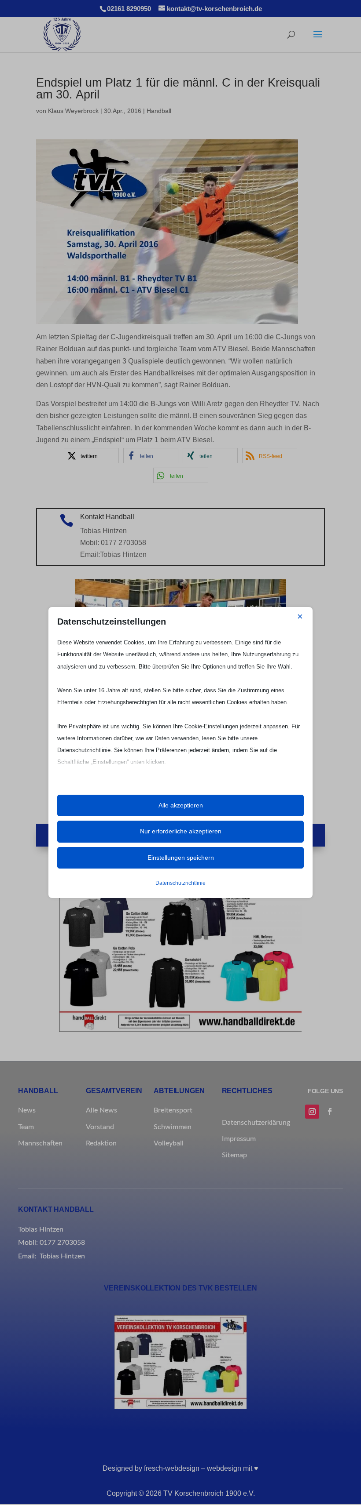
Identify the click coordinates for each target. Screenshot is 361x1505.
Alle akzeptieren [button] (180, 805)
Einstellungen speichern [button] (180, 857)
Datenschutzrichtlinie (180, 883)
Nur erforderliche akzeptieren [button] (180, 831)
